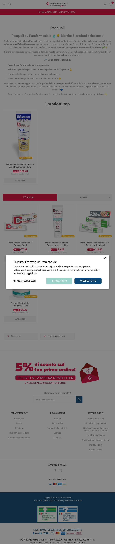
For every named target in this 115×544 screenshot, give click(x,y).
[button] (24, 281)
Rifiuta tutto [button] (59, 280)
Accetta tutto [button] (88, 280)
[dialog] (57, 272)
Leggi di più (31, 273)
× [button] (105, 258)
